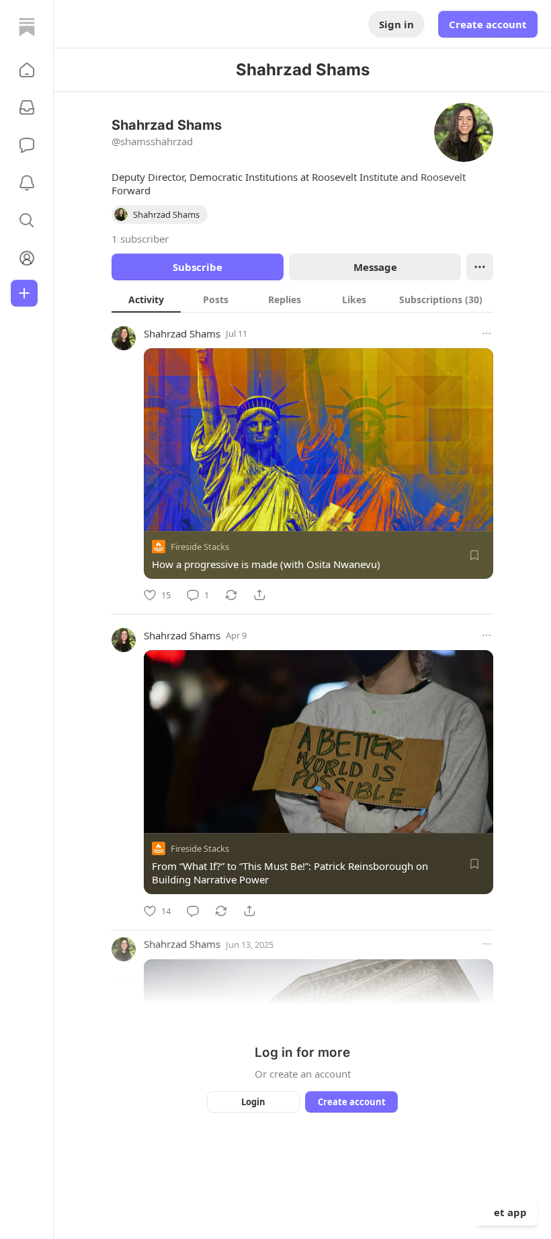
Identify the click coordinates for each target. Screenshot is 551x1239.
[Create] (24, 293)
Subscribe (197, 267)
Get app (506, 1212)
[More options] (486, 333)
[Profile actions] (479, 266)
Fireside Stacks (200, 547)
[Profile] (27, 258)
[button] (27, 70)
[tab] (146, 299)
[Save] (474, 555)
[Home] (27, 27)
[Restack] (231, 595)
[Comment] (192, 911)
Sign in (396, 24)
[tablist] (302, 299)
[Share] (259, 595)
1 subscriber (140, 238)
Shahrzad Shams (182, 333)
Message (375, 267)
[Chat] (27, 145)
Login (253, 1102)
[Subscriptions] (27, 107)
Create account (488, 24)
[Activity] (27, 183)
